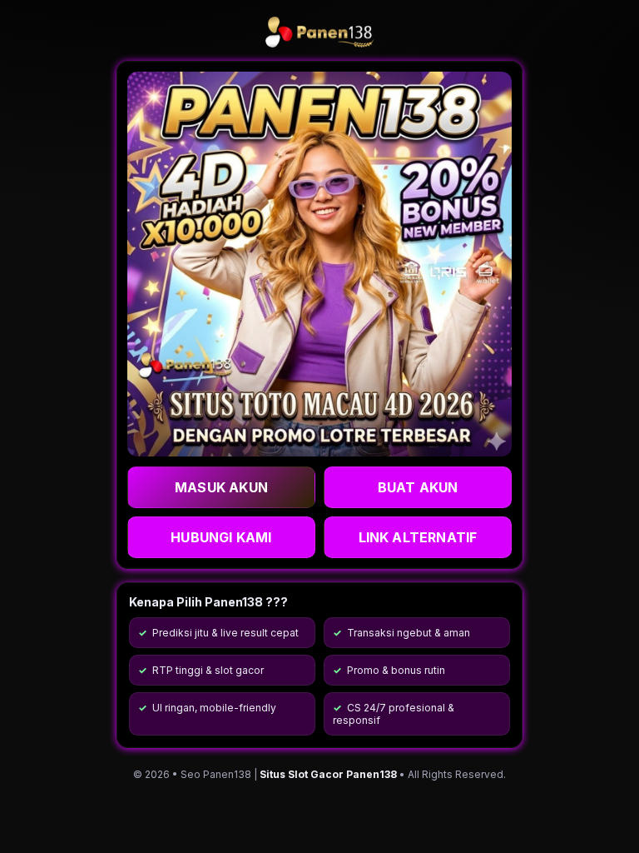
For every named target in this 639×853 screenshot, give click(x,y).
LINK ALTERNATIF (418, 537)
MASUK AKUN (221, 487)
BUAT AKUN (418, 487)
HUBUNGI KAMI (221, 537)
